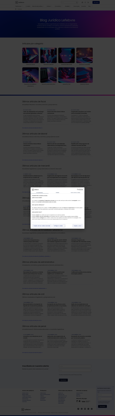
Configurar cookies (58, 225)
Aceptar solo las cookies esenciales (42, 225)
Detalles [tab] (57, 192)
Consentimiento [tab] (39, 192)
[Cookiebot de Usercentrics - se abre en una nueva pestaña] (78, 189)
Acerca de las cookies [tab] (75, 192)
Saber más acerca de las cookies (40, 222)
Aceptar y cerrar (78, 225)
